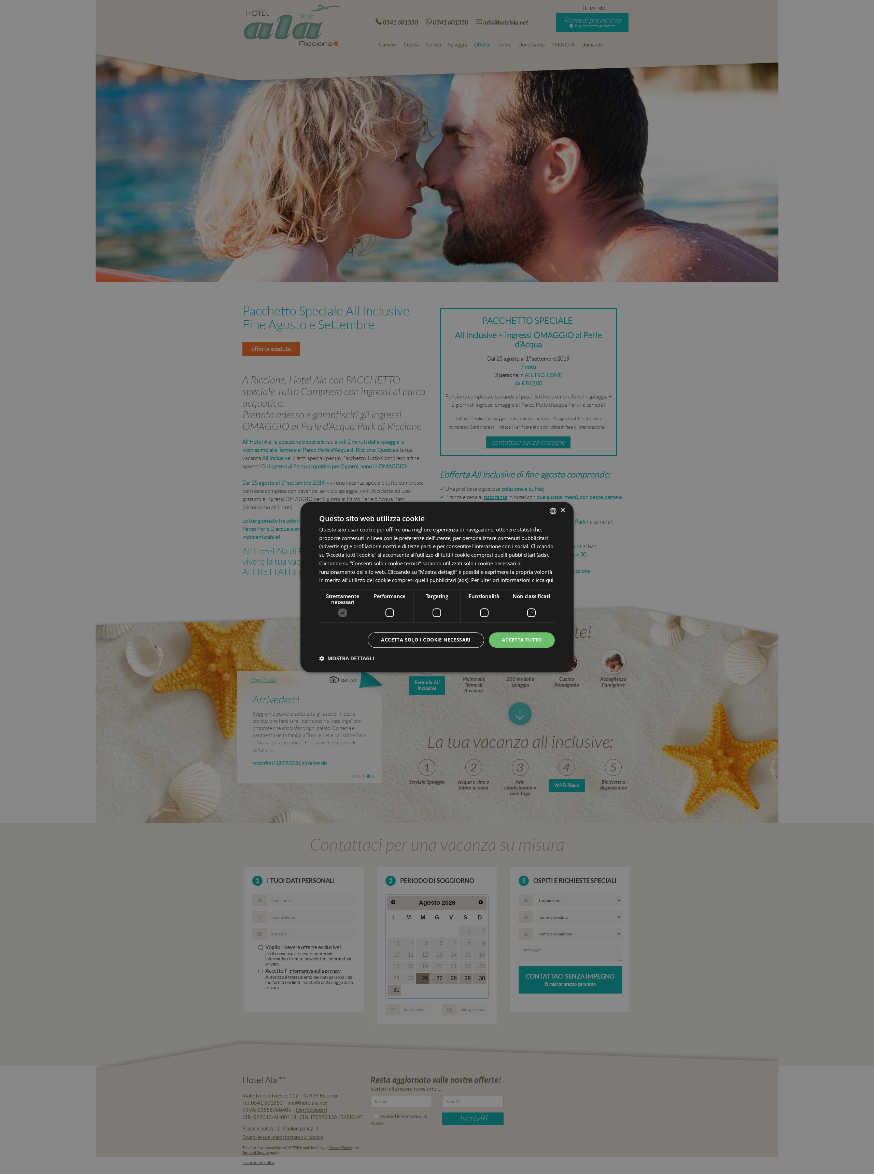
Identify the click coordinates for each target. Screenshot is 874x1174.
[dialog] (437, 587)
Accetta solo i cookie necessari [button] (425, 639)
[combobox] (553, 511)
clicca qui (542, 580)
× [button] (562, 510)
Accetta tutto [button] (522, 639)
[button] (346, 658)
